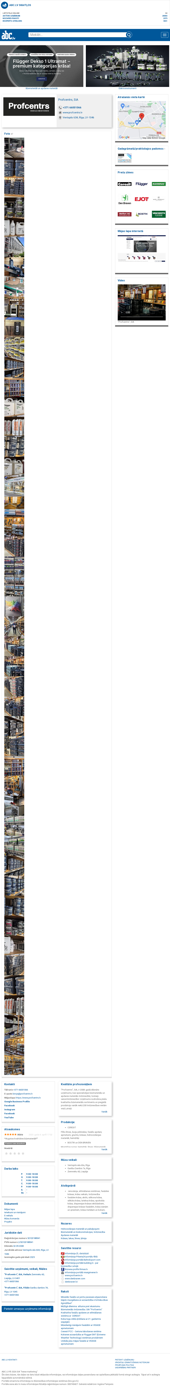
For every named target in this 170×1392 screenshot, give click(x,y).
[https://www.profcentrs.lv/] (142, 253)
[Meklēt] (129, 35)
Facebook (9, 1105)
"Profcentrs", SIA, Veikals (17, 1274)
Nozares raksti (11, 18)
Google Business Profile (17, 1101)
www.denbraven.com (74, 1278)
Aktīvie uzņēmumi (11, 15)
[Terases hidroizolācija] (14, 287)
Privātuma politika (124, 1365)
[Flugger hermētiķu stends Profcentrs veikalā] (14, 426)
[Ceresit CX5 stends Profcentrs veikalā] (14, 347)
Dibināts (8, 1246)
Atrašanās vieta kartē (131, 97)
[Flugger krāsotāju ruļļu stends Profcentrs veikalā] (14, 526)
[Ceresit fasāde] (14, 247)
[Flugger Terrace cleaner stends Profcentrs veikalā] (14, 227)
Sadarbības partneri (125, 1367)
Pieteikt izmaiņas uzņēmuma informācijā (27, 1308)
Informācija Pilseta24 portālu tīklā (80, 1256)
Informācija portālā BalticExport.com (82, 1260)
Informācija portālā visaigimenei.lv (81, 1272)
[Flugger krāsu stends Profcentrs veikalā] (14, 546)
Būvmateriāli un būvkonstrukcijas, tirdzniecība (83, 1232)
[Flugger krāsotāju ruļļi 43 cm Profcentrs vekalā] (14, 506)
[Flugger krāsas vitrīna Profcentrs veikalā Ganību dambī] (14, 486)
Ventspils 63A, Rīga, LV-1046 (78, 117)
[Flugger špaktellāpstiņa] (14, 267)
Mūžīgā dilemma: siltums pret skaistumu (80, 1306)
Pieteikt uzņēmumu (124, 1359)
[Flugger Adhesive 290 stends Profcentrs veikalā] (14, 167)
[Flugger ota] (14, 327)
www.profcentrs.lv (72, 112)
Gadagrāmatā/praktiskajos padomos (141, 148)
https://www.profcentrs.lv (28, 1097)
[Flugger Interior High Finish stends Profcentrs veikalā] (14, 446)
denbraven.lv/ (71, 1281)
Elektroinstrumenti (127, 88)
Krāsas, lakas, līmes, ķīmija (73, 1238)
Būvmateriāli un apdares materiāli (42, 88)
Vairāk (104, 1111)
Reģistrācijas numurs (15, 1238)
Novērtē (8, 1148)
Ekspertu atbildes (12, 21)
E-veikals (8, 1215)
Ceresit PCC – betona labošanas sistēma (81, 1331)
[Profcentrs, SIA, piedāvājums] (14, 606)
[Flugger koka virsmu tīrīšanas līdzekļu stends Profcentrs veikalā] (14, 466)
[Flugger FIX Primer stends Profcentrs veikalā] (14, 367)
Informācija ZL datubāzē (76, 1253)
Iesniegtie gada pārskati (17, 1257)
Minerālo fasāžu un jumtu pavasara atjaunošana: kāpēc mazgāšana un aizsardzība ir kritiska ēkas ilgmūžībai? (84, 1300)
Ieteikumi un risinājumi (15, 1212)
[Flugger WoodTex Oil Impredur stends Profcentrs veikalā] (14, 207)
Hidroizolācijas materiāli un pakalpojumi (80, 1229)
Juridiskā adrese (13, 1250)
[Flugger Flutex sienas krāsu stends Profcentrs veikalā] (14, 387)
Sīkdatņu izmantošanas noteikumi (132, 1362)
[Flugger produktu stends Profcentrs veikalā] (14, 187)
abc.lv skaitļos (20, 5)
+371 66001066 (72, 107)
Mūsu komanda (11, 1218)
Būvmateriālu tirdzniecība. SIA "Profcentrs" (81, 1309)
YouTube (9, 1117)
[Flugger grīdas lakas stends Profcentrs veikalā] (14, 407)
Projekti (8, 1221)
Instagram (9, 1109)
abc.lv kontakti (9, 1359)
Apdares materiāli (69, 1235)
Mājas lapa (9, 1209)
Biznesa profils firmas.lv (76, 1269)
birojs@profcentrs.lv (23, 1093)
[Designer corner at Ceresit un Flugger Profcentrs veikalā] (14, 147)
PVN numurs (11, 1242)
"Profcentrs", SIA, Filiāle (17, 1287)
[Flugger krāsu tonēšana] (14, 307)
